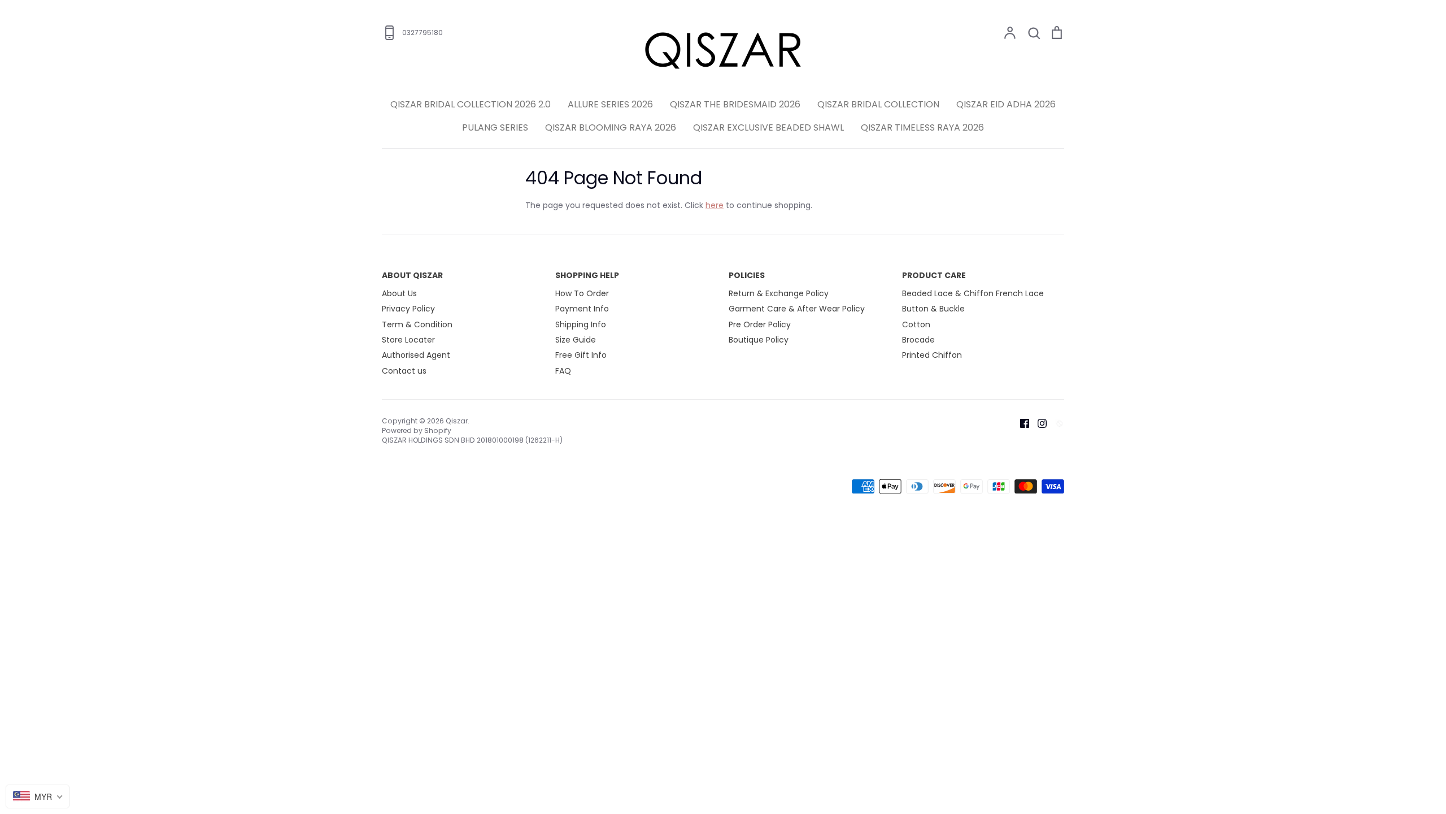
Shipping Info (580, 324)
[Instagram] (1038, 422)
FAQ (563, 370)
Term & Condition (417, 324)
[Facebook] (1020, 422)
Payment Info (582, 308)
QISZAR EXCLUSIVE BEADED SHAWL (768, 127)
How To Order (582, 293)
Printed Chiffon (932, 355)
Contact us (404, 370)
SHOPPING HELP (587, 275)
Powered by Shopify (416, 430)
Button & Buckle (933, 308)
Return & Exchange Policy (779, 293)
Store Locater (408, 339)
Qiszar (457, 421)
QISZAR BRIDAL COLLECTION (878, 104)
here (714, 205)
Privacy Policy (408, 308)
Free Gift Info (581, 355)
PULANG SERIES (495, 127)
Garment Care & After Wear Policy (797, 308)
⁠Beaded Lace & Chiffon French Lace (973, 293)
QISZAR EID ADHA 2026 (1006, 104)
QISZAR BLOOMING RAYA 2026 (610, 127)
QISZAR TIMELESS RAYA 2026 (922, 127)
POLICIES (747, 275)
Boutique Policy (759, 339)
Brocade (918, 339)
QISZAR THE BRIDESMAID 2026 (735, 104)
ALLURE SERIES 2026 (610, 104)
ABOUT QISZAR (412, 275)
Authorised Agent (416, 355)
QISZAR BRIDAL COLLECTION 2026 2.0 (470, 104)
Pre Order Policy (760, 324)
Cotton (916, 324)
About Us (399, 293)
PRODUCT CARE (934, 275)
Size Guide (575, 339)
